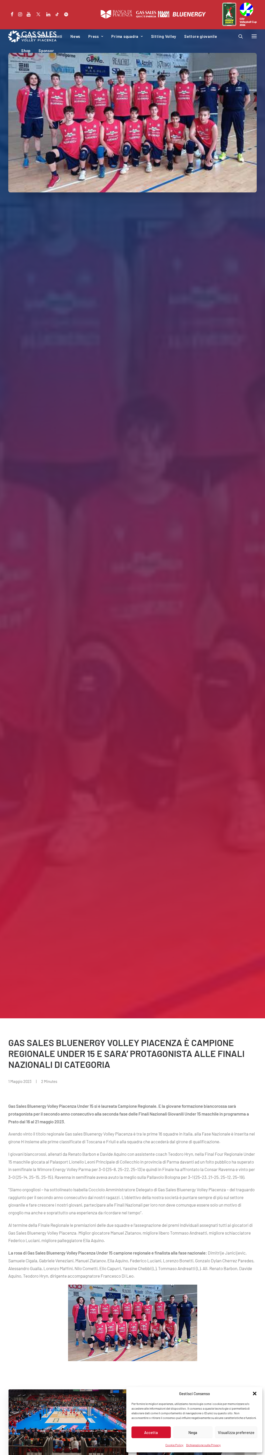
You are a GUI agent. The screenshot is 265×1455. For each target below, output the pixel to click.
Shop (26, 50)
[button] (254, 1393)
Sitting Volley (163, 36)
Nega (192, 1432)
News (75, 36)
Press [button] (93, 36)
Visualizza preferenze (236, 1432)
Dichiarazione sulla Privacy (203, 1445)
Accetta (151, 1432)
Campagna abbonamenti (40, 36)
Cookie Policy (174, 1445)
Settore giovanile (200, 36)
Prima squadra (124, 36)
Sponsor (46, 50)
